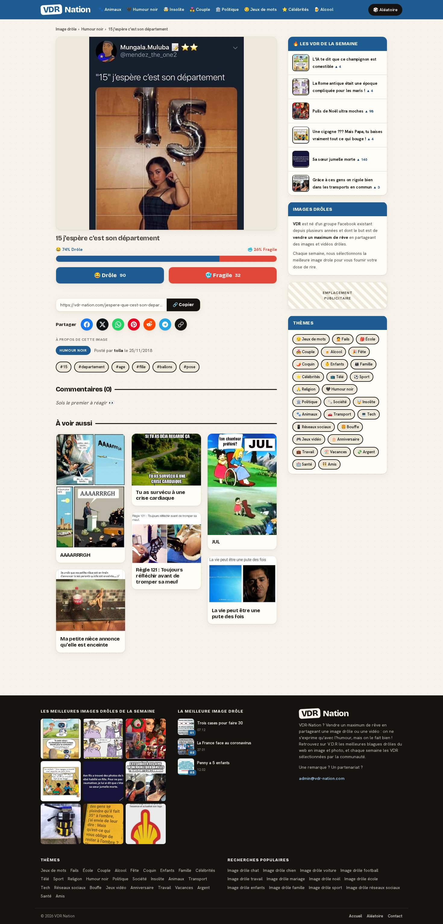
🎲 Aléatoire (385, 9)
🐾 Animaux (306, 414)
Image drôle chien (279, 870)
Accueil (355, 916)
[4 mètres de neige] (61, 824)
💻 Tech (368, 414)
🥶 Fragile (222, 275)
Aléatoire (375, 916)
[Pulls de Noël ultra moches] (146, 739)
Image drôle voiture (318, 870)
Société (140, 878)
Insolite (173, 9)
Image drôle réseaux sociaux (373, 887)
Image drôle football (359, 870)
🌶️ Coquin (305, 364)
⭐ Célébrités (308, 376)
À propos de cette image (82, 339)
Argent (203, 887)
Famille (185, 870)
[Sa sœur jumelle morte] (103, 781)
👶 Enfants (334, 364)
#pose (189, 366)
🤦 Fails (343, 339)
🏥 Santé (304, 464)
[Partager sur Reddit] (149, 324)
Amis (60, 896)
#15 (63, 366)
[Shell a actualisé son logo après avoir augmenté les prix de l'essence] (146, 824)
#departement (91, 366)
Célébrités (295, 9)
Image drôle (66, 29)
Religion (75, 878)
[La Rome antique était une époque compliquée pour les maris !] (103, 739)
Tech (45, 887)
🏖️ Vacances (335, 451)
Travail (164, 887)
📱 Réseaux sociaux (313, 426)
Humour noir (142, 9)
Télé (45, 878)
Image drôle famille (287, 887)
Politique (227, 9)
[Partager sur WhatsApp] (118, 324)
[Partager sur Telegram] (165, 324)
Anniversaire (142, 887)
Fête (134, 870)
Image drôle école (361, 878)
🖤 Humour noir (339, 389)
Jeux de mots (260, 9)
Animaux (109, 9)
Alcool (323, 9)
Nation (66, 9)
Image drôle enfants (246, 887)
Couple (200, 9)
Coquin (149, 870)
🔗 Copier (183, 304)
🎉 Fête (359, 351)
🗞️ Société (337, 401)
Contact (395, 916)
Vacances (184, 887)
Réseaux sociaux (70, 887)
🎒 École (367, 339)
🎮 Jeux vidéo (308, 439)
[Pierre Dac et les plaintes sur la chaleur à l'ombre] (103, 824)
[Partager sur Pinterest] (133, 324)
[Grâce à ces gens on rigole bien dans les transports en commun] (146, 781)
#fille (141, 366)
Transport (197, 878)
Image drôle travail (245, 878)
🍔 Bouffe (350, 426)
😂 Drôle (110, 275)
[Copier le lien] (180, 324)
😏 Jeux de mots (311, 339)
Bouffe (96, 887)
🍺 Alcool (333, 351)
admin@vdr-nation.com (321, 778)
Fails (75, 870)
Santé (46, 896)
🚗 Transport (339, 414)
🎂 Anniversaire (345, 439)
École (88, 870)
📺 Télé (337, 376)
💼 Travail (305, 451)
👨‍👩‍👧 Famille (363, 364)
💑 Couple (305, 351)
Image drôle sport (325, 887)
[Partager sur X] (102, 324)
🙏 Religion (306, 389)
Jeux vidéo (116, 887)
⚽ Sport (361, 376)
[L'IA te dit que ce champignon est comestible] (61, 739)
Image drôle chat (243, 870)
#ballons (164, 366)
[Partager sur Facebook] (86, 324)
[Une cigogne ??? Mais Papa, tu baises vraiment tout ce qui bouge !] (61, 781)
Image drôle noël (324, 878)
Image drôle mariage (286, 878)
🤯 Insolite (366, 401)
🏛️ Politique (306, 401)
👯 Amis (329, 464)
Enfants (167, 870)
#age (120, 366)
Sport (58, 878)
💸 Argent (366, 451)
